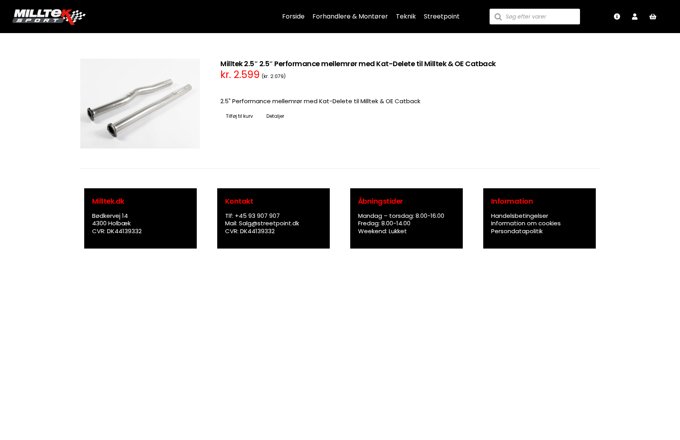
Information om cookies (526, 223)
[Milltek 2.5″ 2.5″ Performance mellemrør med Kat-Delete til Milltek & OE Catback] (140, 104)
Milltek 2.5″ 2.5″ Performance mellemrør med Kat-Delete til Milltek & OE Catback (358, 64)
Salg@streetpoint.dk (269, 223)
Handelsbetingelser (519, 216)
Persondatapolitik (517, 231)
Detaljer (275, 116)
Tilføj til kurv (239, 116)
